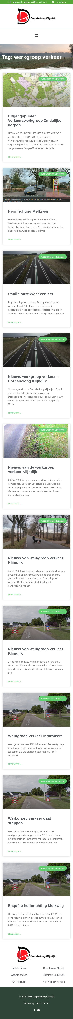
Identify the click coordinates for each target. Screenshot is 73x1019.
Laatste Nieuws (19, 968)
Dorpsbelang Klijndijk (54, 968)
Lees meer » (14, 156)
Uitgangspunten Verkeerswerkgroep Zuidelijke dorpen (34, 120)
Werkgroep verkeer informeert (35, 736)
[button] (37, 36)
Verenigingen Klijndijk (54, 981)
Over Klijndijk (19, 981)
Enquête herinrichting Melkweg (36, 906)
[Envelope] (38, 1010)
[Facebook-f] (34, 1010)
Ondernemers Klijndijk (54, 975)
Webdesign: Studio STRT (37, 1003)
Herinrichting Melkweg (28, 211)
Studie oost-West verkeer (30, 294)
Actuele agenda (19, 975)
